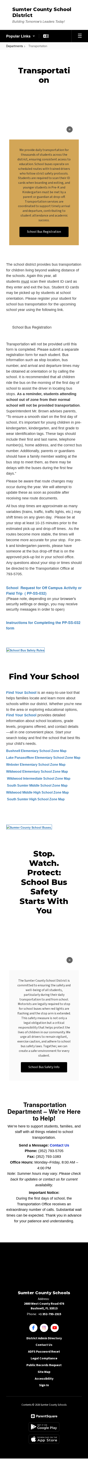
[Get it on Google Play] (44, 1426)
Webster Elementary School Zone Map (35, 764)
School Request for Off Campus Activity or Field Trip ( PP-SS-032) (44, 590)
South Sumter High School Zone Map (35, 799)
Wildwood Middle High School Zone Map (37, 792)
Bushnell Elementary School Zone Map (36, 751)
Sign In (44, 1385)
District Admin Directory (44, 1338)
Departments (14, 46)
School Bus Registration (32, 327)
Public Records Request (44, 1365)
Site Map (44, 1372)
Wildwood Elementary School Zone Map (37, 771)
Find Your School (21, 693)
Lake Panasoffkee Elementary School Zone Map (43, 757)
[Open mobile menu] (80, 36)
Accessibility (44, 1378)
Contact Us (59, 1145)
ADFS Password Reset (44, 1351)
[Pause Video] (70, 129)
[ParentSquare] (44, 1416)
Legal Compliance (44, 1358)
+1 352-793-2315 (49, 1314)
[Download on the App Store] (44, 1439)
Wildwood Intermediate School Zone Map (38, 778)
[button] (20, 36)
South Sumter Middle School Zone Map (37, 785)
